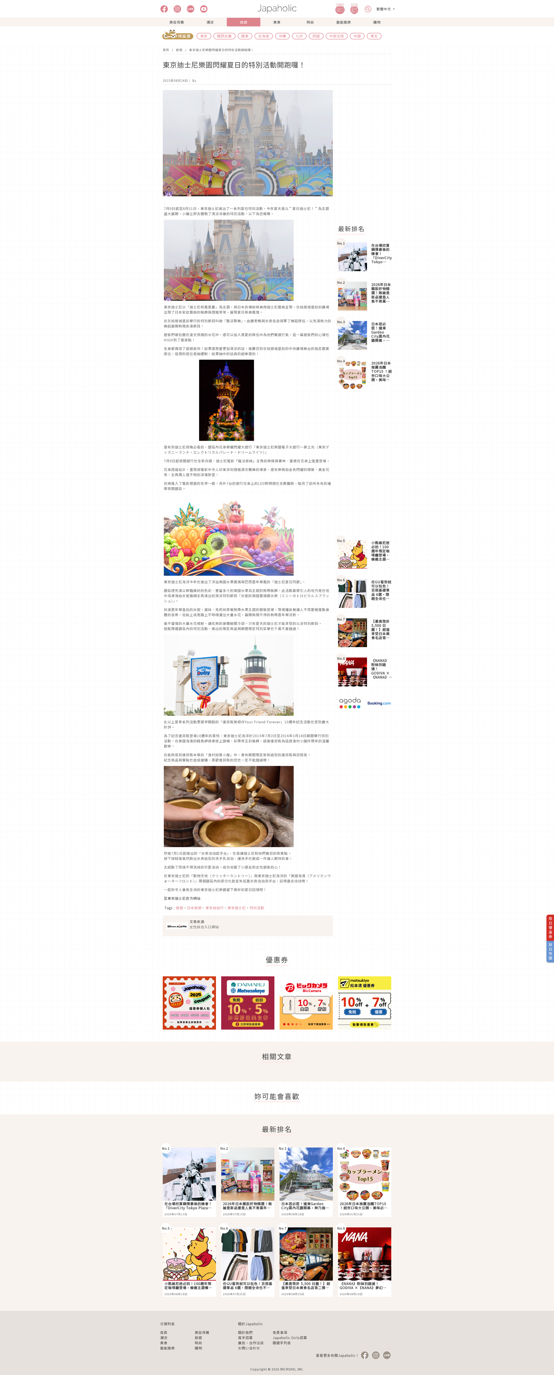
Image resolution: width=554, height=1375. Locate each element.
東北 (374, 36)
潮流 (210, 22)
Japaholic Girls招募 (290, 1337)
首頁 (166, 50)
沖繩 (282, 36)
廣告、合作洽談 (251, 1342)
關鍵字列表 (282, 1342)
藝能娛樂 (343, 22)
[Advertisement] (367, 155)
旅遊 (243, 22)
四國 (316, 36)
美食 (277, 22)
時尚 (310, 22)
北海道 (263, 36)
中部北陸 (336, 36)
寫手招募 (245, 1337)
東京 (204, 36)
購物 (377, 22)
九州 (299, 36)
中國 (357, 36)
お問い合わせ (249, 1348)
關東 (245, 36)
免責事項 (280, 1332)
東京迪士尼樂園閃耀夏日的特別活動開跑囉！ (221, 50)
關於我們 (245, 1332)
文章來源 (197, 921)
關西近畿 (224, 36)
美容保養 (176, 22)
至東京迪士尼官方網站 (182, 898)
